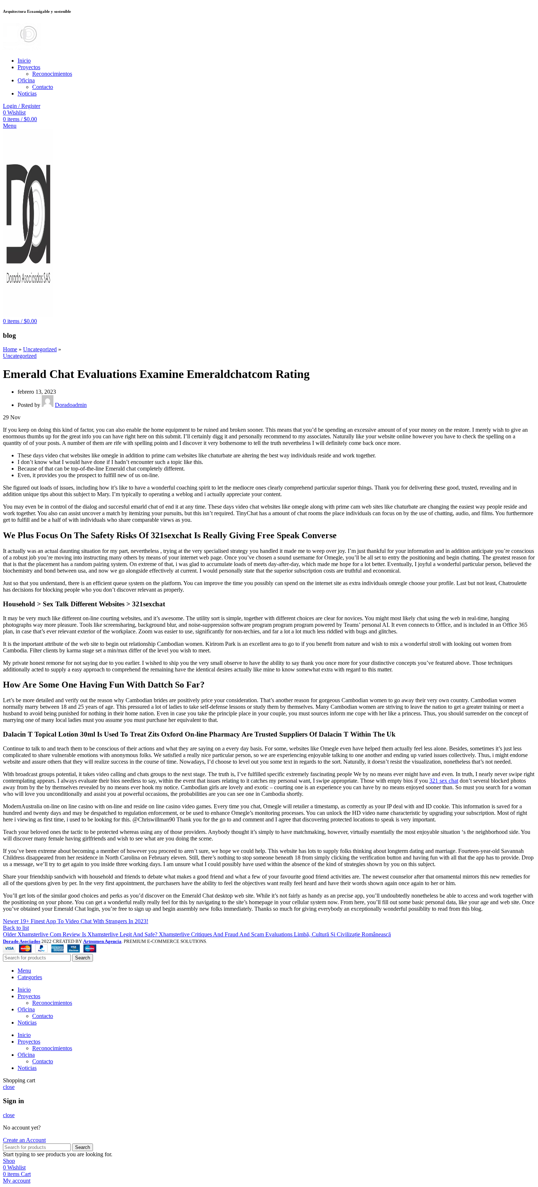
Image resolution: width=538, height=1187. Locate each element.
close (9, 1087)
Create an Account (24, 1140)
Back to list (16, 928)
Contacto (42, 87)
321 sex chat (443, 781)
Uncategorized (40, 349)
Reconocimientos (52, 74)
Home (10, 349)
